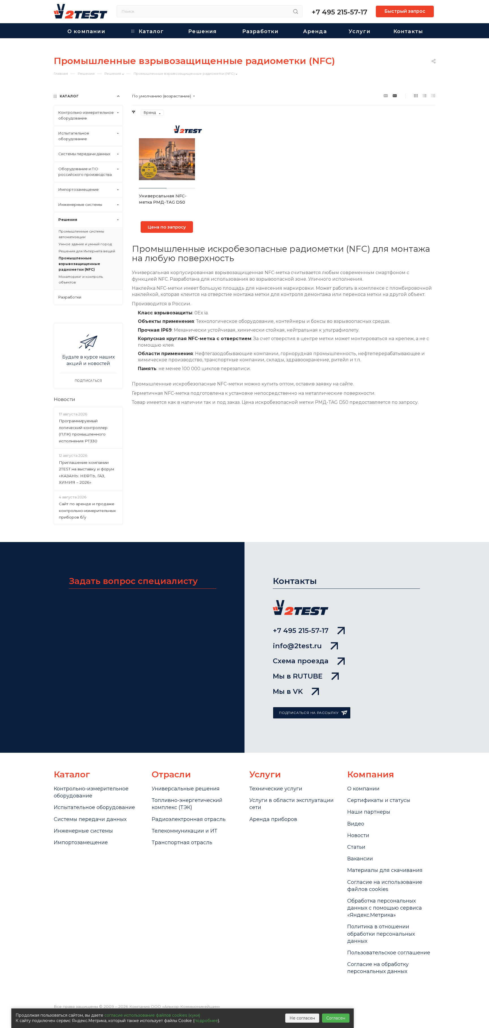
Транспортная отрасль (182, 842)
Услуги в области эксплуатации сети (291, 804)
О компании (363, 789)
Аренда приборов (273, 819)
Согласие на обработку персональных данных (378, 967)
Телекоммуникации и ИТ (184, 831)
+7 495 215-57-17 (339, 12)
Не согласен (302, 1018)
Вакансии (360, 859)
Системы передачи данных (90, 819)
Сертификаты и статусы (378, 800)
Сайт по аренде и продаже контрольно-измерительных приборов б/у (87, 511)
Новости (64, 399)
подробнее (206, 1020)
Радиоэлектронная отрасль (189, 819)
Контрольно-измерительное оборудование (91, 792)
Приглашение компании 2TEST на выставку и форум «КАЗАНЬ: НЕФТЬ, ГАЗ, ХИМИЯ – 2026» (86, 472)
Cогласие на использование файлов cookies (384, 885)
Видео (355, 824)
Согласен (335, 1018)
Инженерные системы (83, 831)
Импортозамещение (81, 842)
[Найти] (296, 11)
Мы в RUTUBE (298, 676)
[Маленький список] (386, 95)
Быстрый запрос (404, 11)
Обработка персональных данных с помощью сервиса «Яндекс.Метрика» (384, 908)
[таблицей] (433, 95)
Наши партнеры (368, 812)
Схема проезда (301, 661)
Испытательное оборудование (94, 807)
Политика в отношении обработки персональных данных (381, 934)
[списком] (424, 95)
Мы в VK (288, 691)
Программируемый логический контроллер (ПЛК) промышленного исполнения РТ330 (83, 431)
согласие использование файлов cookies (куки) (152, 1015)
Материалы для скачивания (384, 870)
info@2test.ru (297, 646)
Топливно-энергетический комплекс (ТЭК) (187, 804)
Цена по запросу (167, 227)
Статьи (356, 847)
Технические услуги (275, 789)
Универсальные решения (186, 789)
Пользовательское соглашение (388, 953)
